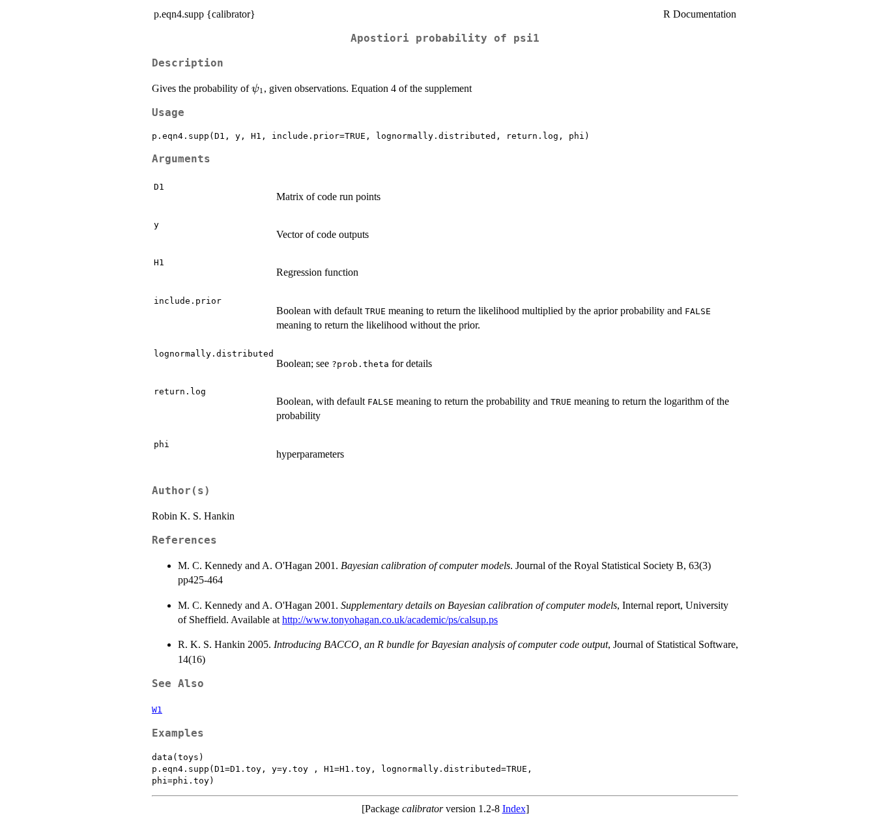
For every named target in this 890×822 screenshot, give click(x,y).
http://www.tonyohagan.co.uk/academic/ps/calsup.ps (390, 619)
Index (514, 808)
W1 (157, 709)
